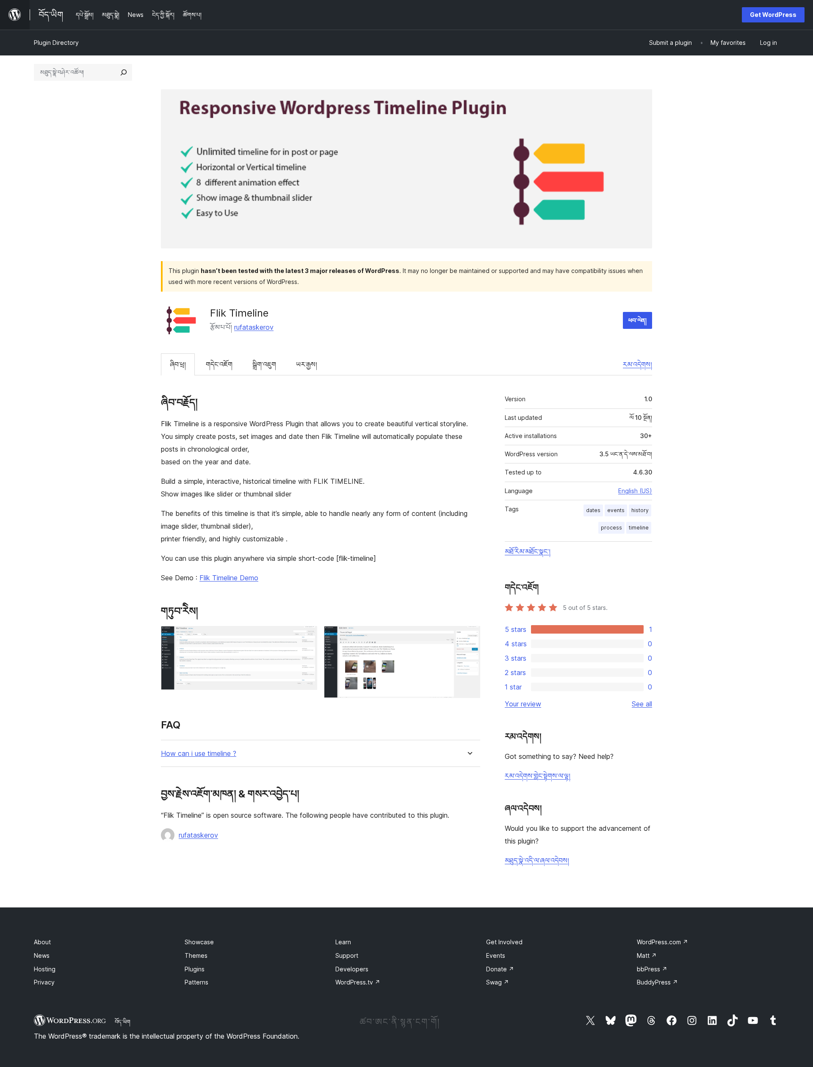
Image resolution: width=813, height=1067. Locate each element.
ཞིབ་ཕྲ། (178, 364)
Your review (523, 704)
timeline (639, 527)
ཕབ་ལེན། (637, 320)
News (42, 955)
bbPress (652, 969)
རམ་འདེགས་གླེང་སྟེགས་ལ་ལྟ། (537, 776)
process (611, 527)
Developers (351, 969)
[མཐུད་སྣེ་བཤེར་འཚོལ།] (123, 72)
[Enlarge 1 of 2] (305, 637)
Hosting (44, 969)
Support (346, 955)
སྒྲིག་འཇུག (264, 364)
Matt (647, 955)
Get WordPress (773, 14)
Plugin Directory (56, 42)
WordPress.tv (357, 982)
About (42, 942)
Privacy (44, 982)
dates (593, 510)
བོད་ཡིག (122, 1021)
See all (642, 704)
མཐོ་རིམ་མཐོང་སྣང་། (527, 551)
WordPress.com (662, 942)
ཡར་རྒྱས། (306, 364)
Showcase (199, 942)
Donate (500, 969)
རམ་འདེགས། (637, 364)
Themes (196, 955)
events (616, 510)
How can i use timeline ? (198, 754)
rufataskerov (254, 327)
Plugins (195, 969)
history (640, 510)
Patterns (196, 982)
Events (495, 955)
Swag (497, 982)
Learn (343, 942)
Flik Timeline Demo (228, 577)
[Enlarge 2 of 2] (469, 637)
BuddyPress (657, 982)
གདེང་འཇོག (219, 364)
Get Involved (504, 942)
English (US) (635, 490)
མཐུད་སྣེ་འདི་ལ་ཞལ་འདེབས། (537, 860)
